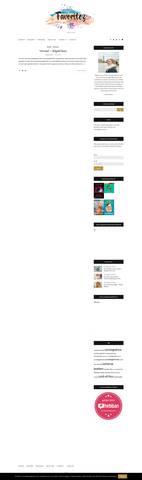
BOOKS (21, 40)
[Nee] (139, 476)
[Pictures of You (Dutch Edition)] (99, 207)
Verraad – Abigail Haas (53, 51)
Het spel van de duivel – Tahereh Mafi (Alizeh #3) (112, 278)
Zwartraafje (117, 377)
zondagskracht (99, 360)
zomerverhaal (110, 353)
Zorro (113, 372)
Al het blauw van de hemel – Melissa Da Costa (113, 270)
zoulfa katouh (99, 350)
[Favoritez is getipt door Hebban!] (108, 406)
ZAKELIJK (72, 40)
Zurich (114, 369)
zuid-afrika (105, 376)
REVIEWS (30, 40)
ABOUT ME (52, 40)
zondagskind (113, 349)
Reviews (56, 47)
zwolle (119, 356)
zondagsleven (112, 359)
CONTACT (62, 40)
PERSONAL (41, 40)
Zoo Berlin (105, 356)
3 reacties (58, 55)
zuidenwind (113, 356)
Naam (95, 155)
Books (49, 47)
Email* (96, 161)
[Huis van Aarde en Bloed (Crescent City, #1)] (99, 190)
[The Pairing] (109, 207)
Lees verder (82, 70)
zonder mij (108, 369)
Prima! (123, 476)
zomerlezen (98, 356)
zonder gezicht (99, 353)
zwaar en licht (105, 372)
